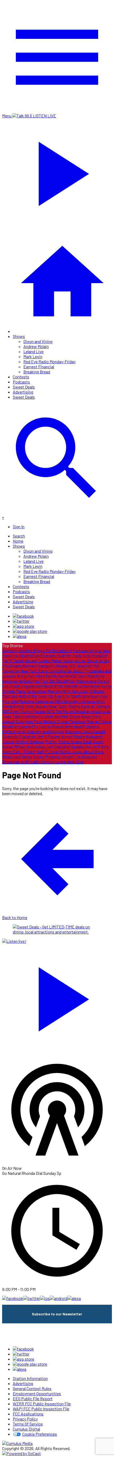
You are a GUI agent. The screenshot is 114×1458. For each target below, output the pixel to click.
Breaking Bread (36, 371)
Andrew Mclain (36, 346)
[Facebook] (23, 615)
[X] (21, 620)
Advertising (23, 391)
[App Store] (23, 626)
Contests (21, 376)
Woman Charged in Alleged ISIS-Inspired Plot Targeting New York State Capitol (51, 668)
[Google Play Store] (30, 631)
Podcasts (21, 381)
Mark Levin (32, 356)
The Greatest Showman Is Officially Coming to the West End (49, 759)
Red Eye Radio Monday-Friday (49, 361)
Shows (19, 336)
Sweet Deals (24, 386)
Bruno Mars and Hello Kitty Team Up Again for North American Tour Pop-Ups (55, 696)
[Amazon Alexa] (19, 636)
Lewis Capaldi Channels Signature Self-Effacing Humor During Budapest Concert (54, 736)
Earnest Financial (38, 366)
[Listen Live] (57, 997)
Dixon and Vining (37, 341)
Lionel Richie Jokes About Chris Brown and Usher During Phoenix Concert (53, 754)
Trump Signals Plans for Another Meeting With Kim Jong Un (56, 688)
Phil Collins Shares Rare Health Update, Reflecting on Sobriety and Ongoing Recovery (51, 729)
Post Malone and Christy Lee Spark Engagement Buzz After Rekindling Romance (55, 683)
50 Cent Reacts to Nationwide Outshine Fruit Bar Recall (53, 678)
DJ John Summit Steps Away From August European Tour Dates (51, 719)
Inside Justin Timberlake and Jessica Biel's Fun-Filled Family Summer (56, 673)
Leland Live (33, 351)
